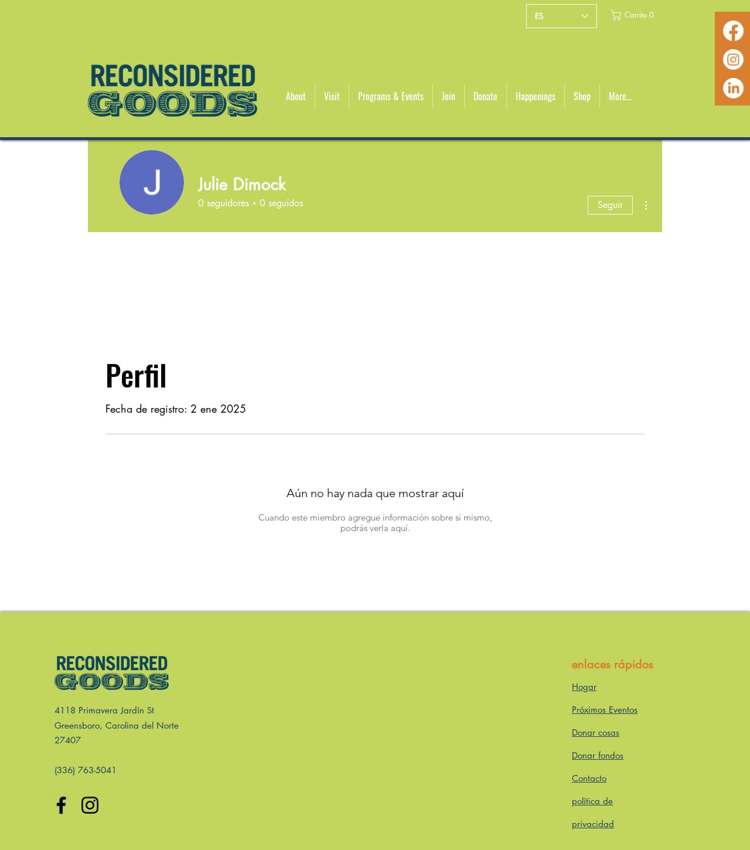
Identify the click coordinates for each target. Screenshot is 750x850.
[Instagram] (733, 59)
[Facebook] (733, 31)
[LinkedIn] (733, 88)
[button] (632, 15)
